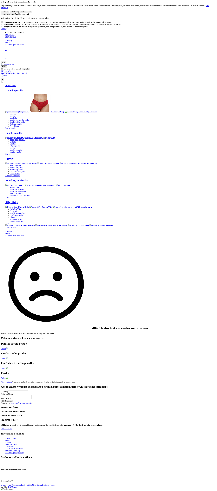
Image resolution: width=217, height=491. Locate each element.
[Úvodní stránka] (8, 64)
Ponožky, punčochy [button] (12, 176)
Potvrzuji (4, 29)
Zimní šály (14, 211)
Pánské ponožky (16, 152)
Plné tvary (13, 114)
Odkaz (3, 349)
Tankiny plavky (15, 165)
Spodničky (14, 118)
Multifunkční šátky (16, 219)
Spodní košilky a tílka (17, 122)
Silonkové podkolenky (18, 191)
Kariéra (8, 442)
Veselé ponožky (15, 187)
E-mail (3, 392)
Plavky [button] (7, 154)
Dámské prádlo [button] (10, 86)
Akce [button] (7, 223)
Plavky (12, 116)
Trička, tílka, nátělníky (18, 140)
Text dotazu (5, 399)
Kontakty (8, 40)
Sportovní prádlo (16, 150)
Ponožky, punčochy (16, 180)
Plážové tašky (15, 174)
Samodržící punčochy (17, 193)
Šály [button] (7, 197)
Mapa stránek (6, 382)
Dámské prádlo (14, 90)
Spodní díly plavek (16, 170)
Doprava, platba (11, 444)
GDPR (29, 485)
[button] (1, 54)
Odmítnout (14, 12)
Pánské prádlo (13, 132)
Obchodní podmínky (12, 451)
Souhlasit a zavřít (25, 12)
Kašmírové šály (15, 209)
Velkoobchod (10, 446)
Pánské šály (14, 217)
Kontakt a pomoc (11, 438)
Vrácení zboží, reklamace (14, 449)
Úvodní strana (6, 485)
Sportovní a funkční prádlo (19, 120)
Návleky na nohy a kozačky (20, 195)
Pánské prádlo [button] (10, 128)
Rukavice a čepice (16, 221)
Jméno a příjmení (7, 394)
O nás (7, 43)
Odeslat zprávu (7, 401)
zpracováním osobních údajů (21, 403)
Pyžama (13, 142)
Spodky (12, 144)
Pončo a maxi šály (16, 215)
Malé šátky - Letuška (17, 213)
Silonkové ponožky (17, 189)
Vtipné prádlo (15, 146)
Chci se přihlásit (6, 429)
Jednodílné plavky (16, 167)
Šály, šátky (11, 202)
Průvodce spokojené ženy (14, 45)
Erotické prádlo (15, 126)
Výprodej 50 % (10, 227)
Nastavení (5, 12)
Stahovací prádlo (16, 124)
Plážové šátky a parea (17, 172)
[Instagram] (6, 50)
